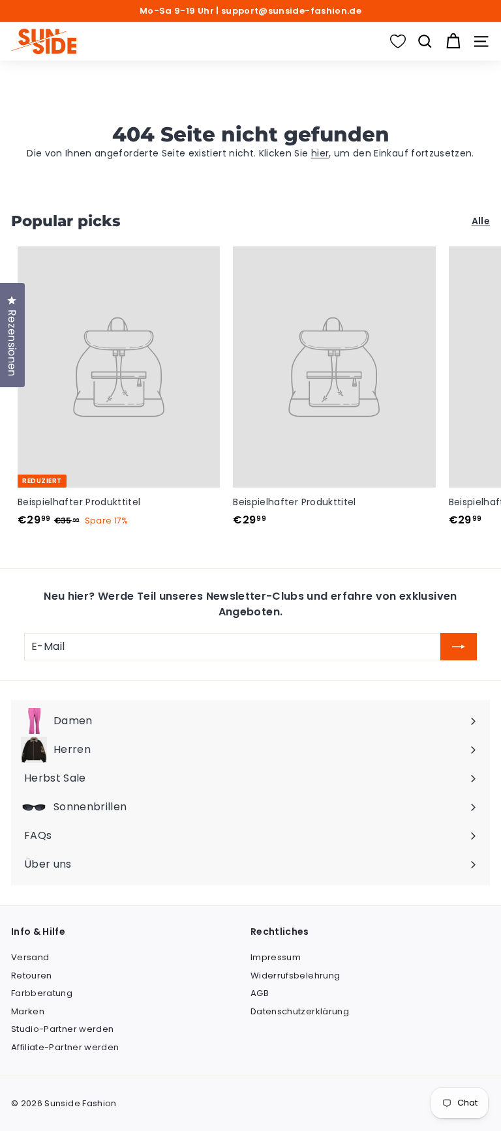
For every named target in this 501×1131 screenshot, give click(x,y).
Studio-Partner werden (62, 1029)
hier (320, 153)
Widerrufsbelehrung (295, 975)
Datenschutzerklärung (299, 1011)
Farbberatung (41, 993)
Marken (27, 1011)
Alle (481, 221)
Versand (30, 957)
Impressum (275, 957)
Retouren (31, 975)
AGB (259, 993)
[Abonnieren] (458, 646)
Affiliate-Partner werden (65, 1047)
